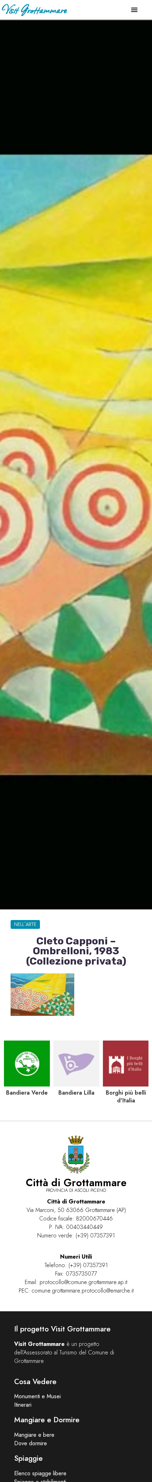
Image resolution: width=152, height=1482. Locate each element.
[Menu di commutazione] (134, 9)
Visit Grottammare (34, 9)
